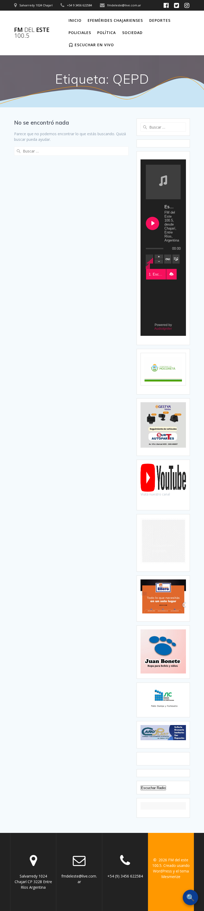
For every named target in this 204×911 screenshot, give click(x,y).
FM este (31, 33)
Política (106, 32)
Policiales (80, 32)
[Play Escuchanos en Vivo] (152, 223)
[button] (171, 274)
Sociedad (132, 32)
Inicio (75, 20)
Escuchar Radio (153, 788)
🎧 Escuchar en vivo (91, 44)
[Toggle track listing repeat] (167, 259)
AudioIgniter (163, 328)
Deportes (160, 20)
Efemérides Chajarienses (115, 20)
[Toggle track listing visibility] (176, 259)
